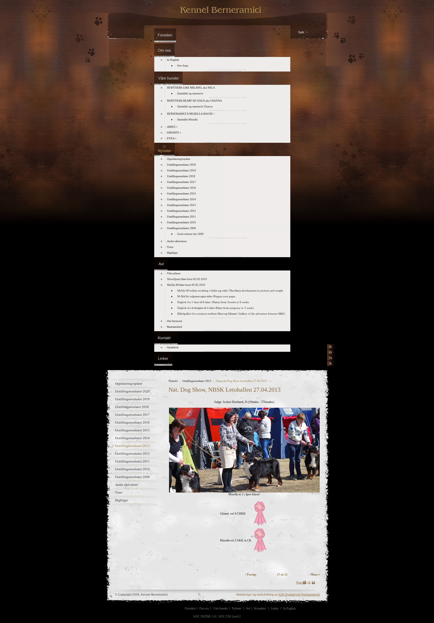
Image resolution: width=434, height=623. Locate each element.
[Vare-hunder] (168, 83)
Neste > (315, 574)
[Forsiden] (165, 40)
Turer (118, 492)
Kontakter (260, 608)
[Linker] (163, 364)
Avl (248, 608)
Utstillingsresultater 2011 (132, 461)
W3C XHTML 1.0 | (205, 616)
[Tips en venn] (305, 583)
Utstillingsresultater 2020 (132, 391)
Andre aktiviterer (126, 485)
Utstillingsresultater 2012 (132, 453)
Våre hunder (220, 608)
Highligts (121, 500)
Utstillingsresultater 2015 (132, 430)
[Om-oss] (164, 55)
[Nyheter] (164, 155)
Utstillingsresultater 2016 (132, 422)
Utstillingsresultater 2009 (132, 477)
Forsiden (190, 608)
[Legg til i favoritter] (309, 583)
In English (289, 608)
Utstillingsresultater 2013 (132, 446)
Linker (275, 608)
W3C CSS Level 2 (230, 616)
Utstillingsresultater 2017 (132, 415)
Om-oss (204, 608)
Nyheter (173, 380)
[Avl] (161, 269)
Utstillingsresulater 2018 (132, 407)
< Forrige (250, 574)
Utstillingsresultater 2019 (132, 399)
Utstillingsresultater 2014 (132, 438)
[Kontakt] (166, 343)
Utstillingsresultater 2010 (132, 469)
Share (299, 582)
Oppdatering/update (128, 383)
